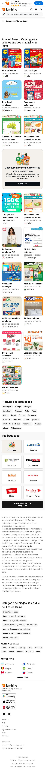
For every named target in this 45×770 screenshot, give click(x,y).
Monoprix (27, 546)
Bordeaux (38, 648)
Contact (5, 726)
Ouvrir (38, 3)
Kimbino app (19, 585)
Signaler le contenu (9, 729)
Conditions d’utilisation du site (22, 763)
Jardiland (18, 546)
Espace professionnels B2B (12, 748)
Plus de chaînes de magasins (22, 504)
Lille (38, 652)
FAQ (3, 723)
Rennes (20, 652)
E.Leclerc (24, 543)
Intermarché (7, 546)
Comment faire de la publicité (13, 745)
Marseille (12, 648)
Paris (4, 648)
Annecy (22, 648)
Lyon (30, 648)
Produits (5, 736)
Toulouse (29, 652)
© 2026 (22, 757)
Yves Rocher (34, 543)
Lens (4, 652)
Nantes (11, 652)
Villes (4, 732)
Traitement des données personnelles (23, 766)
